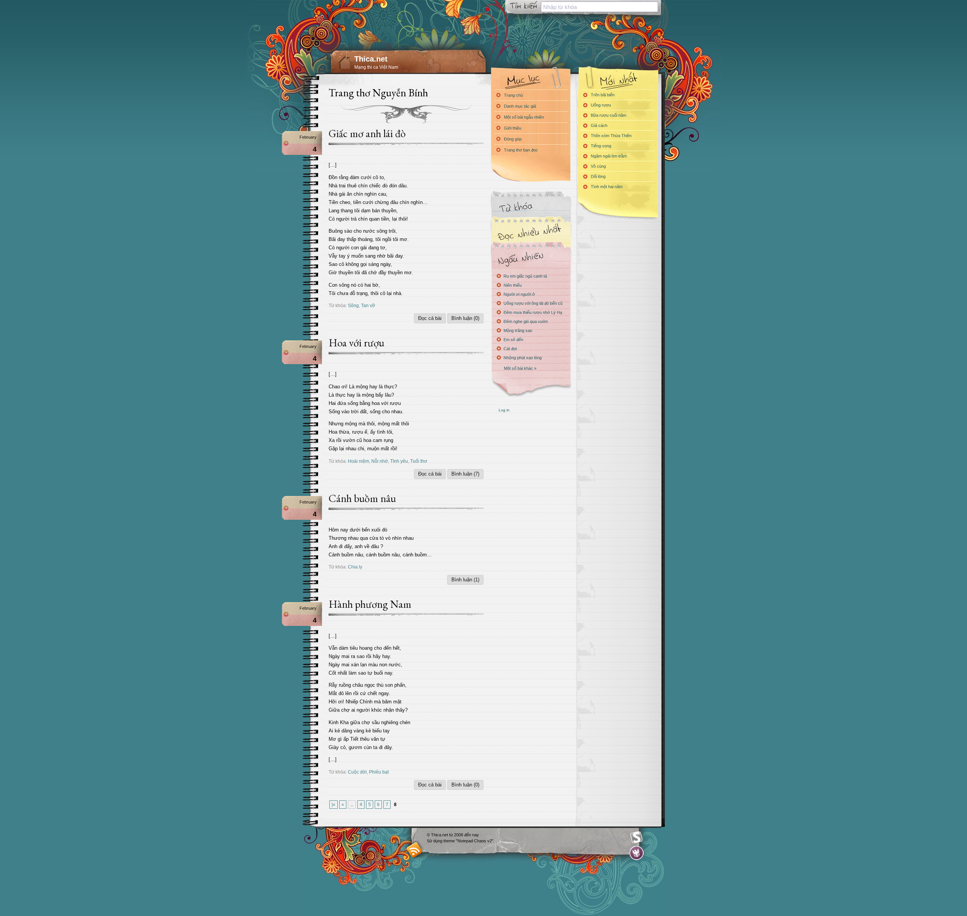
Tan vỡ (368, 305)
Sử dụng (435, 841)
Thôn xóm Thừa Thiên (611, 135)
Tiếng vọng (601, 146)
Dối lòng (598, 176)
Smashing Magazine (636, 837)
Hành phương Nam (370, 604)
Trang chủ (513, 95)
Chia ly (355, 566)
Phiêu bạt (379, 771)
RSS (414, 849)
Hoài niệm (358, 461)
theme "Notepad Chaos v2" (468, 841)
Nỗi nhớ (379, 461)
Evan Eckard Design (637, 853)
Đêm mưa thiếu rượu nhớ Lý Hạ (533, 312)
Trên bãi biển (603, 95)
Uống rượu (601, 105)
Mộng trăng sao (518, 330)
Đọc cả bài (430, 318)
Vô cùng (598, 166)
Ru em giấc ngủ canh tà (525, 276)
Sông (353, 305)
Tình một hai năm (607, 186)
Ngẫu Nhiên (531, 257)
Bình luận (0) (465, 318)
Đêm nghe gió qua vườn (526, 321)
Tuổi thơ (418, 461)
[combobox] (599, 7)
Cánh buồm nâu (362, 498)
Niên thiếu (513, 285)
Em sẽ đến (513, 339)
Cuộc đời (357, 771)
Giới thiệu (512, 128)
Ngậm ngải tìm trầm (609, 156)
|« (333, 804)
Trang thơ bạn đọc (521, 150)
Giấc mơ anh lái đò (367, 133)
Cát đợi (510, 348)
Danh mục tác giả (520, 106)
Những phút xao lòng (523, 357)
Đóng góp (513, 139)
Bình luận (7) (465, 474)
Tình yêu (399, 461)
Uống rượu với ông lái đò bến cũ (533, 303)
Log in (504, 410)
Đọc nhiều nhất (531, 232)
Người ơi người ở (519, 294)
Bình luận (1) (465, 579)
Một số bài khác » (520, 368)
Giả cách (599, 125)
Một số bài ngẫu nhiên (524, 117)
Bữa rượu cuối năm (608, 115)
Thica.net (371, 59)
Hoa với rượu (356, 342)
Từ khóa (531, 207)
